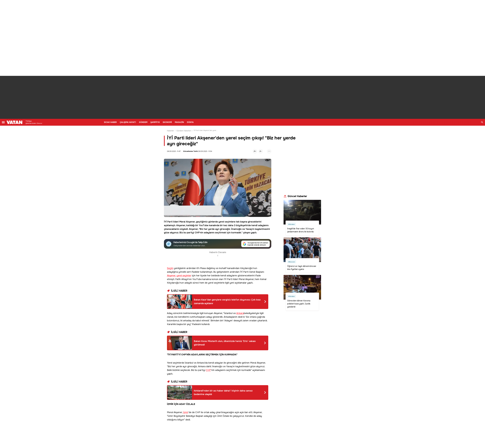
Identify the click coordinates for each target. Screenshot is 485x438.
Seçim (170, 268)
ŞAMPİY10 (155, 122)
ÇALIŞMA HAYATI (128, 122)
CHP (197, 232)
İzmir (185, 412)
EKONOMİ (167, 122)
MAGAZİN (179, 122)
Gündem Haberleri (183, 131)
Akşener (190, 221)
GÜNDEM (143, 122)
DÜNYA (190, 122)
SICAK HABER (110, 122)
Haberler (170, 131)
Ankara (240, 313)
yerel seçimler (184, 275)
